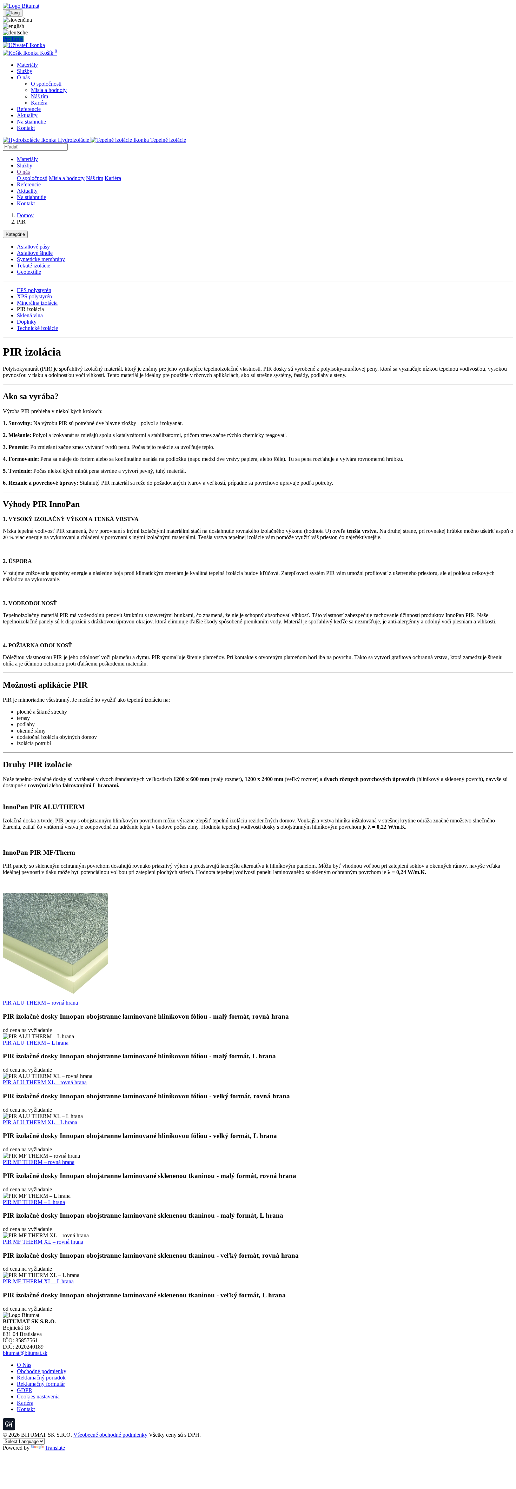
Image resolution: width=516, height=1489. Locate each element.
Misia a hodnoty (49, 90)
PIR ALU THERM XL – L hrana (40, 1122)
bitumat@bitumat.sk (25, 1353)
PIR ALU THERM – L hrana (35, 1043)
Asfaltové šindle (35, 253)
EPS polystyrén (34, 290)
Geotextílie (29, 272)
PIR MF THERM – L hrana (34, 1202)
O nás (23, 172)
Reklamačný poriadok (41, 1378)
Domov (25, 215)
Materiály (27, 65)
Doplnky (27, 322)
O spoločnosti (46, 84)
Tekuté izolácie (33, 266)
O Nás (24, 1365)
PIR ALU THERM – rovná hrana (40, 1003)
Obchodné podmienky (41, 1371)
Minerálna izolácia (37, 303)
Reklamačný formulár (41, 1384)
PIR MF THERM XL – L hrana (38, 1281)
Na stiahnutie (31, 122)
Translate (55, 1448)
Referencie (29, 109)
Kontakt (26, 128)
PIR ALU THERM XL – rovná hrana (45, 1082)
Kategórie (15, 234)
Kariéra (39, 103)
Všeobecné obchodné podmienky (110, 1435)
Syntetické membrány (41, 259)
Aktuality (27, 115)
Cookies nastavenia (38, 1396)
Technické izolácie (37, 328)
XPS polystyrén (34, 296)
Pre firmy (13, 39)
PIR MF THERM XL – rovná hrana (43, 1242)
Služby (24, 71)
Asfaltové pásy (33, 247)
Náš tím (39, 96)
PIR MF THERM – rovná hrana (38, 1162)
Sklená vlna (30, 315)
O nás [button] (23, 77)
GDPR (24, 1390)
